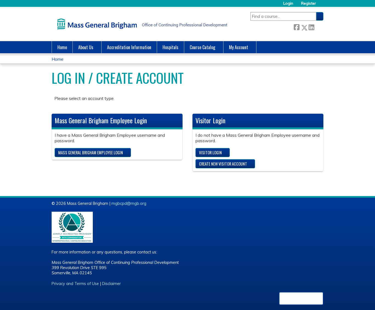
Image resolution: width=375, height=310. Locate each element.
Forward (318, 26)
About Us (85, 47)
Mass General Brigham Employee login (90, 152)
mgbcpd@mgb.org (128, 203)
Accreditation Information (129, 47)
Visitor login (210, 152)
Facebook (296, 26)
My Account (238, 47)
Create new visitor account (223, 164)
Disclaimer (111, 283)
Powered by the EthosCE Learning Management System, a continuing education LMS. (301, 298)
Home (62, 47)
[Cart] (321, 5)
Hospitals (170, 47)
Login (288, 3)
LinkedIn (311, 26)
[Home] (141, 24)
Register (308, 3)
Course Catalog (202, 47)
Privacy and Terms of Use (75, 283)
